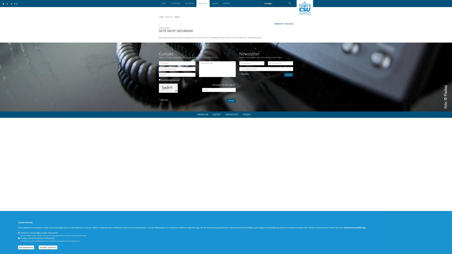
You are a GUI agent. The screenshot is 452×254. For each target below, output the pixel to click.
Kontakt (226, 3)
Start (163, 3)
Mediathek (189, 3)
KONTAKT (217, 114)
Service (215, 3)
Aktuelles (203, 3)
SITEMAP (246, 114)
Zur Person (175, 3)
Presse (177, 17)
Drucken (289, 24)
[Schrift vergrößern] (11, 4)
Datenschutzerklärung (354, 227)
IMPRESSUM (202, 114)
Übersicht (278, 24)
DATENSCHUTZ (231, 114)
